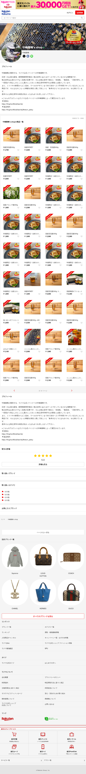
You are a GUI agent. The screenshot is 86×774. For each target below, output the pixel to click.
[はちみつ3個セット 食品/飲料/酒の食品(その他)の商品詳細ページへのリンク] (11, 337)
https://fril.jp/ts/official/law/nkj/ (12, 104)
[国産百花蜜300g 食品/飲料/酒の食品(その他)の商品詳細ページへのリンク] (11, 135)
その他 (6, 491)
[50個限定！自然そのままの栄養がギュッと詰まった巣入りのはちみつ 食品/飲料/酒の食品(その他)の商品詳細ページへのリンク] (53, 164)
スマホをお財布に (42, 752)
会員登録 (80, 12)
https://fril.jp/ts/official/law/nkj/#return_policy (17, 109)
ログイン (70, 12)
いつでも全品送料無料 (42, 740)
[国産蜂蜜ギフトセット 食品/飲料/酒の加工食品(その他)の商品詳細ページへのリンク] (75, 279)
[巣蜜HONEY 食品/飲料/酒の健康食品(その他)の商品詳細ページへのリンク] (11, 164)
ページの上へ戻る (43, 532)
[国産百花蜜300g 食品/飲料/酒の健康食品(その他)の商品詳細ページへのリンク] (75, 308)
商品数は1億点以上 (14, 740)
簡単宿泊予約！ (71, 740)
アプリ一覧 (47, 760)
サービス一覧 (5, 760)
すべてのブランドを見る (43, 616)
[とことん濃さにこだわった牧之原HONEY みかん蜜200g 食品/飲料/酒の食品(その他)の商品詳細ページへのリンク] (75, 337)
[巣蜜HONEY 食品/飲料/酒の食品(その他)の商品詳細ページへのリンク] (32, 135)
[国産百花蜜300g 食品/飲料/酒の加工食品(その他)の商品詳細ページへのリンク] (75, 135)
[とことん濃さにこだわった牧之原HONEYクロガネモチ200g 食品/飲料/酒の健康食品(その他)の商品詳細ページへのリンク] (32, 337)
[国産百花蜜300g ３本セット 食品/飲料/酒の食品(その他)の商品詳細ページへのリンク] (53, 279)
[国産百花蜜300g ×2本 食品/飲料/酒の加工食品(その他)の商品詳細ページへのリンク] (32, 308)
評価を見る (43, 464)
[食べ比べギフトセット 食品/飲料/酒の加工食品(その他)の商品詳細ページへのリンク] (11, 308)
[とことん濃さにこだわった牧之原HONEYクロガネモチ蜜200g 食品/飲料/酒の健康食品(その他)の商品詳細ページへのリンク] (75, 366)
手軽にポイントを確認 (71, 752)
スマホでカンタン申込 (14, 752)
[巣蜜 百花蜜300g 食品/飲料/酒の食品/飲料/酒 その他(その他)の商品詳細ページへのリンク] (53, 135)
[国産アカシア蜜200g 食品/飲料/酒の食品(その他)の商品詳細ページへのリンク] (11, 193)
